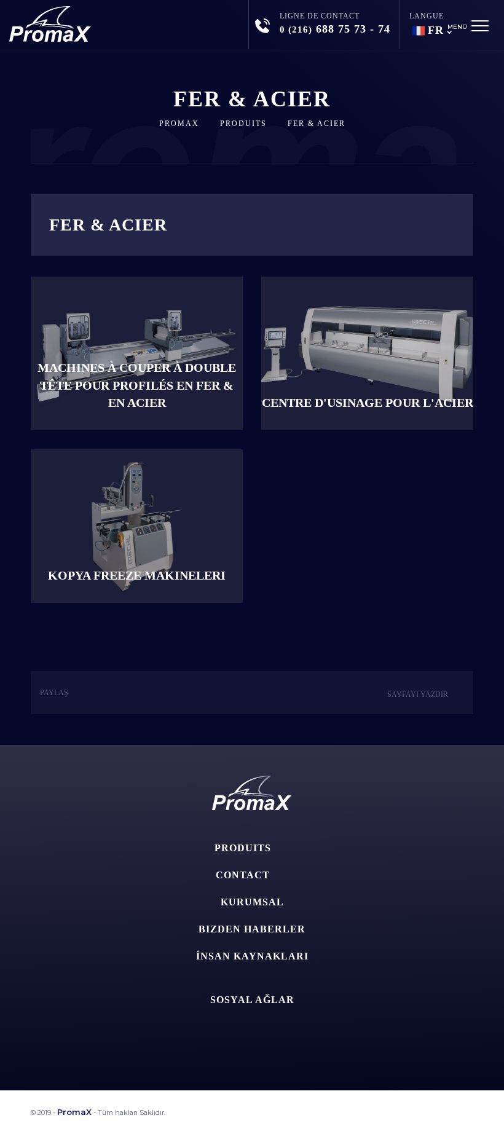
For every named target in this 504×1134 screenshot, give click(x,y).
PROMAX (179, 123)
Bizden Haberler (252, 929)
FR (436, 30)
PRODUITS (243, 123)
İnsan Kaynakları (252, 956)
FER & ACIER (316, 123)
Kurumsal (252, 902)
